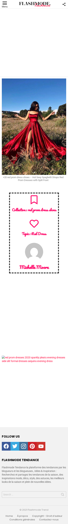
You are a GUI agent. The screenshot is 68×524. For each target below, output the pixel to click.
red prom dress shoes (42, 210)
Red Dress (38, 234)
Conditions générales (22, 519)
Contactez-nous (49, 519)
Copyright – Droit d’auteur (47, 516)
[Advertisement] (34, 42)
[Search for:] (34, 494)
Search (62, 495)
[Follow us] (64, 4)
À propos (22, 516)
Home (9, 516)
